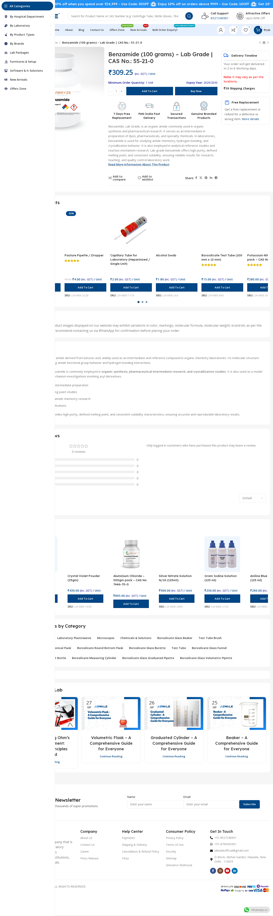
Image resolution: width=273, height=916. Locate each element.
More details (250, 119)
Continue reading (111, 756)
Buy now (196, 91)
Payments (128, 838)
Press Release (89, 858)
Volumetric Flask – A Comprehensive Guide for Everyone (111, 743)
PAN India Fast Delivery (149, 116)
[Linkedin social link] (211, 178)
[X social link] (200, 178)
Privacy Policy (174, 838)
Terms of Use (175, 845)
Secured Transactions (176, 116)
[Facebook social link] (196, 178)
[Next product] (268, 43)
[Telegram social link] (216, 178)
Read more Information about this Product (138, 164)
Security (171, 851)
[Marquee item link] (78, 4)
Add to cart (149, 91)
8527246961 (220, 18)
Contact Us (87, 845)
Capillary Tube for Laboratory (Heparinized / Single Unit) (130, 259)
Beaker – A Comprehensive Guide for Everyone (236, 743)
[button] (85, 287)
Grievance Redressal (179, 865)
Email (186, 797)
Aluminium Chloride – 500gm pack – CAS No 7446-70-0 (130, 580)
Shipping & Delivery (134, 845)
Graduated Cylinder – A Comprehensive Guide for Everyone (174, 743)
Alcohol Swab (166, 255)
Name (131, 797)
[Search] (189, 16)
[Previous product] (260, 43)
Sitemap (171, 858)
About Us (86, 838)
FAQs (125, 858)
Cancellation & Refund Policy (140, 851)
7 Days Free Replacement (122, 116)
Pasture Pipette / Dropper (84, 255)
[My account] (221, 30)
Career (84, 851)
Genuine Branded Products (203, 116)
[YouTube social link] (227, 871)
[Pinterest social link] (206, 178)
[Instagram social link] (220, 871)
